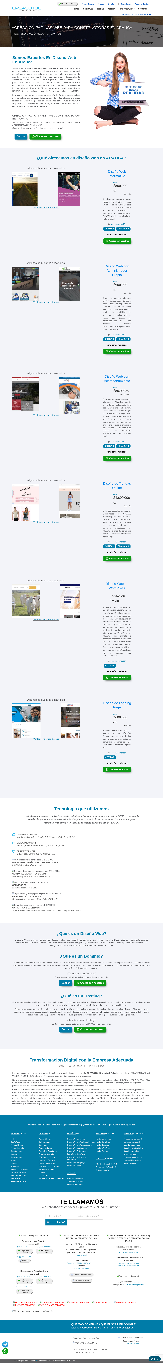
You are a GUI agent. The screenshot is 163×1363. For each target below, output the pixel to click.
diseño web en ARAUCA (100, 158)
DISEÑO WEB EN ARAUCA (33, 34)
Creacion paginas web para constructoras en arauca (73, 27)
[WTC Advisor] (46, 284)
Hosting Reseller (102, 1151)
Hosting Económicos (103, 1139)
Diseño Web (22, 940)
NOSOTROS (142, 9)
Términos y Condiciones (19, 1169)
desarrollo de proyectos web (131, 1098)
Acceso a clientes (142, 4)
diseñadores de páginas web (48, 74)
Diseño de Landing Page (76, 1163)
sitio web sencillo (123, 208)
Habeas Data (15, 1178)
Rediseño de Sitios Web (76, 1154)
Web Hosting (67, 1009)
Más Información (118, 224)
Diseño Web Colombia (109, 1073)
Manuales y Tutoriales (47, 1160)
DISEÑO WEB (88, 9)
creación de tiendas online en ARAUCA (62, 83)
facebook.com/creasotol (133, 1139)
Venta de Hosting (17, 1145)
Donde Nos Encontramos (48, 1151)
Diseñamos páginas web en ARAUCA (63, 101)
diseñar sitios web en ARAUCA (27, 80)
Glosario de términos (18, 1181)
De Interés (14, 1163)
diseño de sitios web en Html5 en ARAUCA (48, 86)
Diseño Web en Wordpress (77, 1148)
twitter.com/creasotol (132, 1142)
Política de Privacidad (18, 1172)
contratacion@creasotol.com (128, 1266)
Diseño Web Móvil (74, 1165)
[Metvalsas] (46, 601)
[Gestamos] (46, 395)
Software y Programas (47, 1163)
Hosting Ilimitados (102, 1145)
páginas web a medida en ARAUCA (28, 83)
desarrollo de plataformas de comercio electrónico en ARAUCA (117, 528)
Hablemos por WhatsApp (25, 1251)
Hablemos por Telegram (25, 1291)
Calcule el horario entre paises (82, 1274)
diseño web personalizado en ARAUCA (62, 91)
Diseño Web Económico (76, 1139)
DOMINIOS (112, 9)
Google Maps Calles (131, 1151)
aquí (111, 537)
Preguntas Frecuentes (46, 1154)
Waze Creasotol (130, 1163)
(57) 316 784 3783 (143, 14)
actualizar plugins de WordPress (117, 650)
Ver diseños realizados (117, 235)
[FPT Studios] (46, 189)
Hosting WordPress (103, 1148)
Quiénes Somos (44, 1142)
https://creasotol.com (131, 1343)
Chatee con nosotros (47, 136)
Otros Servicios (16, 1151)
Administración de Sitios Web (106, 1164)
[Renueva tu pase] (46, 720)
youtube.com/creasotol (132, 1145)
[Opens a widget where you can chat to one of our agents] (155, 1359)
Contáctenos (126, 4)
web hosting (104, 1012)
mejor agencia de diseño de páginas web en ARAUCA (44, 68)
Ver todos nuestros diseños (46, 208)
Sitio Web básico (110, 216)
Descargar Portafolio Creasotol (50, 1166)
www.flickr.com (130, 1154)
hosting (33, 1101)
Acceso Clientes (45, 1139)
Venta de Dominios (18, 1148)
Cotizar (21, 136)
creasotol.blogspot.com (132, 1160)
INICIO (76, 9)
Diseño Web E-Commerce (76, 1151)
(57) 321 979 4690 (44, 1247)
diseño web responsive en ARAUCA (31, 107)
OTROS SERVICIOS (127, 9)
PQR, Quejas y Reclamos (48, 1157)
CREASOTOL (93, 1073)
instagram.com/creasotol (133, 1157)
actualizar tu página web (115, 315)
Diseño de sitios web (109, 1098)
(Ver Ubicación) (81, 1255)
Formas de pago (88, 4)
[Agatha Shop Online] (46, 501)
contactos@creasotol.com (128, 1252)
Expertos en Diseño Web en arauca (44, 59)
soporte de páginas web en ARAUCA (101, 823)
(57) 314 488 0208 (67, 3)
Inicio (16, 34)
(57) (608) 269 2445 (24, 1257)
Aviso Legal (15, 1166)
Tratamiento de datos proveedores (51, 1178)
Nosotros (14, 1154)
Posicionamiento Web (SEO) (106, 1167)
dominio (19, 963)
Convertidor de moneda (82, 1280)
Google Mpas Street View (133, 1148)
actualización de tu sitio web (117, 428)
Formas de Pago (16, 1157)
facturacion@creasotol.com (129, 1263)
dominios (90, 966)
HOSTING (100, 9)
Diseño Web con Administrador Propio (117, 270)
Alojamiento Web (98, 1002)
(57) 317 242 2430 (44, 1277)
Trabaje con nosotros (46, 1169)
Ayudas (101, 4)
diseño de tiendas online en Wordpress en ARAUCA (117, 519)
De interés (112, 4)
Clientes (42, 1172)
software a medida (20, 1101)
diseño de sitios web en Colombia (79, 1086)
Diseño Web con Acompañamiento (79, 1145)
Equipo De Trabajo (45, 1148)
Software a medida (102, 1170)
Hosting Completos (103, 1142)
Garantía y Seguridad (18, 1175)
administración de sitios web (58, 1101)
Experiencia (43, 1145)
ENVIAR (61, 1222)
